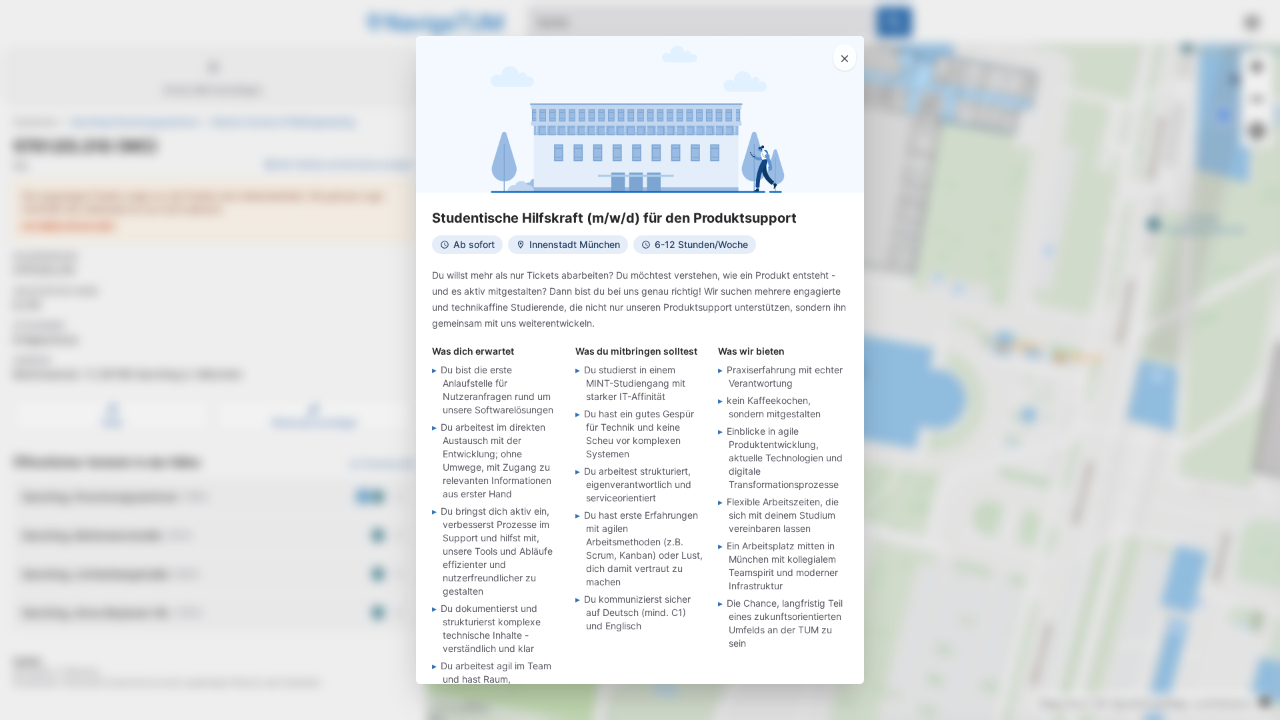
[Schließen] (844, 57)
